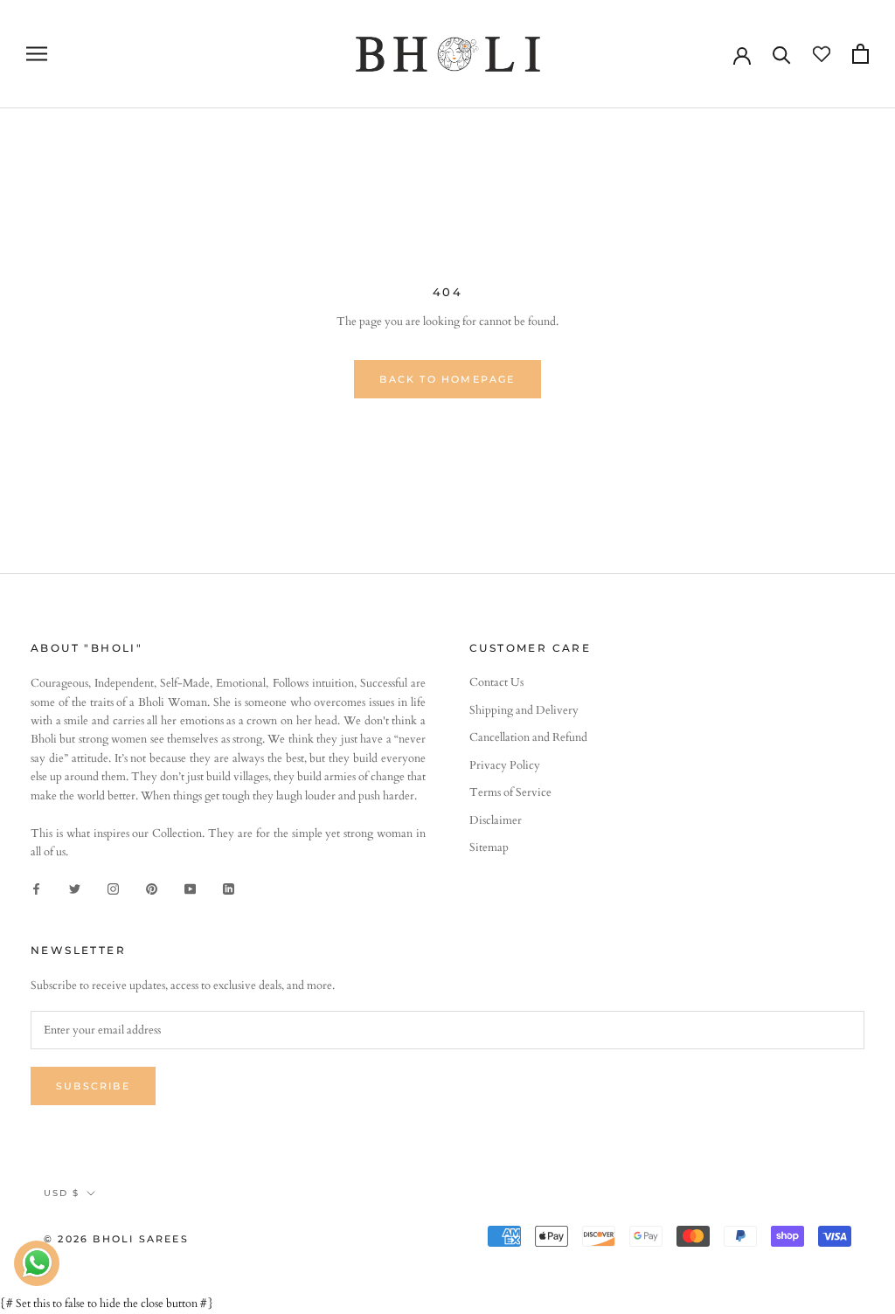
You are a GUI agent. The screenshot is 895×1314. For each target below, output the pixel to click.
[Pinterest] (151, 889)
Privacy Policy (504, 765)
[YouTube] (190, 889)
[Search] (782, 54)
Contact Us (496, 682)
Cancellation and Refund (528, 737)
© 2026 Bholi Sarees (116, 1239)
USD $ (62, 1193)
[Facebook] (36, 889)
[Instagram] (113, 889)
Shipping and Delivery (524, 710)
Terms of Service (510, 792)
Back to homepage (447, 379)
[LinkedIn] (228, 889)
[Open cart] (860, 54)
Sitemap (489, 847)
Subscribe (93, 1086)
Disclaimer (495, 820)
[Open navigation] (36, 53)
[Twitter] (74, 889)
